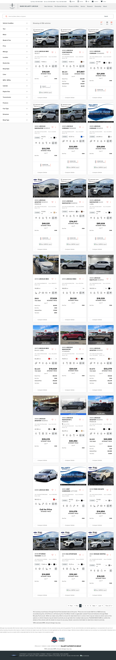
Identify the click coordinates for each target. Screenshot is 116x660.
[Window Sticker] (56, 66)
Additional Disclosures (60, 654)
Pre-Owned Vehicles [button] (61, 6)
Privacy (49, 654)
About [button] (105, 6)
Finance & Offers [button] (74, 6)
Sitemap (43, 654)
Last (100, 606)
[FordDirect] (14, 656)
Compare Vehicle (42, 97)
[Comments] (53, 66)
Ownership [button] (98, 6)
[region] (46, 79)
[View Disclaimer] (49, 66)
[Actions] (55, 52)
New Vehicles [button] (48, 6)
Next (94, 606)
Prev (76, 606)
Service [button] (83, 6)
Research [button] (90, 6)
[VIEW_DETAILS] (46, 475)
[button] (57, 38)
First (70, 606)
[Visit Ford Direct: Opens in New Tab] (84, 655)
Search (106, 16)
